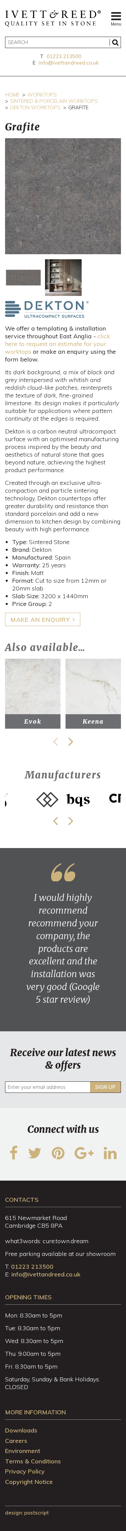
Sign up (105, 1087)
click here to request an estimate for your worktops (57, 343)
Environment (22, 1451)
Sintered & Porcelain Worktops (54, 101)
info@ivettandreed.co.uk (69, 63)
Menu (116, 24)
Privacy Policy (25, 1471)
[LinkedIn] (110, 1157)
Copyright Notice (29, 1482)
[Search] (115, 42)
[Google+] (84, 1157)
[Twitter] (35, 1157)
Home (12, 94)
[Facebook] (13, 1157)
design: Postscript (27, 1512)
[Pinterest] (58, 1157)
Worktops (42, 94)
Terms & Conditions (33, 1461)
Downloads (21, 1430)
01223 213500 (64, 56)
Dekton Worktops (35, 107)
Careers (16, 1441)
